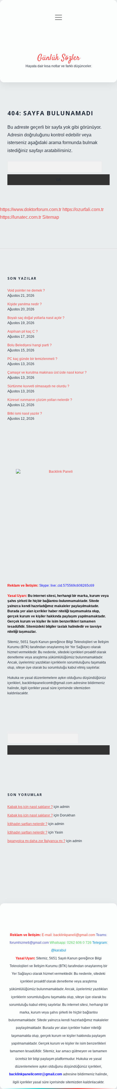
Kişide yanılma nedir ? (24, 304)
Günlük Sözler (58, 58)
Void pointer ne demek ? (26, 290)
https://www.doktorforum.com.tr (30, 209)
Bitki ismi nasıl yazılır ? (24, 413)
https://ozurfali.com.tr (83, 209)
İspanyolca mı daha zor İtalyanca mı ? (36, 841)
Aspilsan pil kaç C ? (22, 331)
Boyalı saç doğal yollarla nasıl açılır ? (35, 318)
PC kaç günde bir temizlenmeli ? (32, 359)
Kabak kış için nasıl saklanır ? (30, 807)
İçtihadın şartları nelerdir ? (27, 824)
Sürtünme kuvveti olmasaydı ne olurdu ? (38, 386)
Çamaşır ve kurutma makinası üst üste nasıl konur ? (47, 372)
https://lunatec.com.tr (20, 217)
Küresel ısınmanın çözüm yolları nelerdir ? (39, 400)
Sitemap (50, 217)
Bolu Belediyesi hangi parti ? (29, 345)
